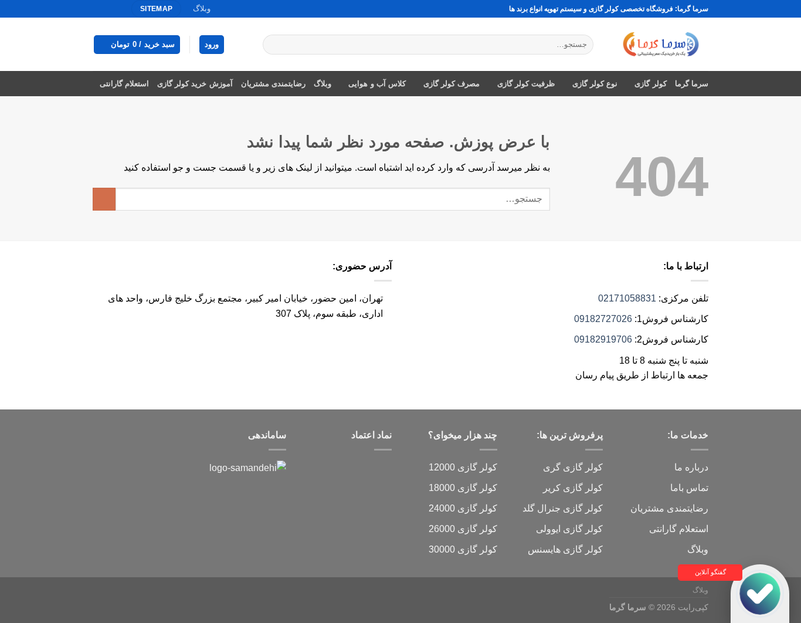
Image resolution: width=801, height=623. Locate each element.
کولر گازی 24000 (463, 508)
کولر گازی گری (573, 467)
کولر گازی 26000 (463, 529)
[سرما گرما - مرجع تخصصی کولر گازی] (659, 44)
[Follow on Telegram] (98, 9)
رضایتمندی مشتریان (273, 83)
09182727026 (603, 319)
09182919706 (603, 339)
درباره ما (691, 467)
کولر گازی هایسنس (565, 549)
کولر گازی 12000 (463, 467)
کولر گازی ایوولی (569, 529)
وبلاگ (202, 8)
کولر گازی (650, 83)
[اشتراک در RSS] (109, 9)
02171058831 (627, 298)
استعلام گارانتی (124, 83)
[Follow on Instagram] (120, 9)
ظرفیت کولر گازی (526, 83)
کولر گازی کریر (573, 488)
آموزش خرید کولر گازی (195, 83)
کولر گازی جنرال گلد (562, 508)
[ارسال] (274, 45)
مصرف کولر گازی (451, 83)
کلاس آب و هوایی (377, 83)
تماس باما (689, 488)
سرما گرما (691, 83)
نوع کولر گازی (594, 83)
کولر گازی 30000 (463, 549)
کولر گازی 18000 (463, 488)
